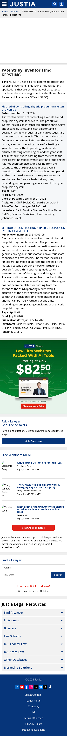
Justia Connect (33, 694)
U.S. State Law (14, 652)
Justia (5, 11)
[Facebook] (26, 687)
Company (33, 706)
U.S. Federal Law (15, 644)
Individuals (11, 620)
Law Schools (12, 636)
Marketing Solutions (18, 667)
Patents (15, 11)
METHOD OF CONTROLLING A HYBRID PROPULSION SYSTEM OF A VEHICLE (33, 229)
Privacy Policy (33, 724)
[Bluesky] (41, 687)
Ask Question (33, 441)
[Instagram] (31, 687)
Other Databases (15, 660)
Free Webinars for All (17, 455)
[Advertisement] (33, 40)
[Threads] (36, 687)
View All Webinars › (33, 527)
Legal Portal (33, 700)
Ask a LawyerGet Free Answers (14, 423)
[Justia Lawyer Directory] (50, 687)
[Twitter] (45, 687)
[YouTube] (22, 687)
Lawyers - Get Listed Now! (33, 586)
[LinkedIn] (17, 687)
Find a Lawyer (11, 560)
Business (10, 628)
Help (33, 712)
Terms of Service (33, 718)
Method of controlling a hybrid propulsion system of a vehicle (33, 108)
